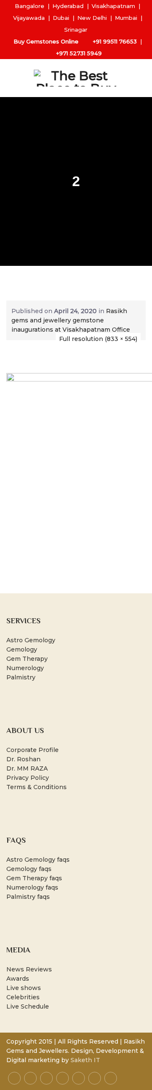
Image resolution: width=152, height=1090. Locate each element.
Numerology (25, 668)
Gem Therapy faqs (34, 878)
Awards (17, 978)
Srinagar (75, 29)
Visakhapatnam (113, 6)
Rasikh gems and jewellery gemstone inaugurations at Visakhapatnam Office (70, 320)
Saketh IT (85, 1060)
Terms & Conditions (36, 787)
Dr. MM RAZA (27, 768)
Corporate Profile (32, 750)
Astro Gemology (30, 640)
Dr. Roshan (23, 759)
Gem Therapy (27, 659)
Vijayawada (29, 17)
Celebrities (23, 997)
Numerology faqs (32, 887)
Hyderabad (68, 6)
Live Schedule (27, 1006)
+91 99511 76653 (115, 41)
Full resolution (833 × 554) (98, 339)
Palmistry (20, 677)
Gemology (21, 649)
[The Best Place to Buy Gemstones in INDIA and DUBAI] (76, 78)
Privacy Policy (27, 778)
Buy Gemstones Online (46, 41)
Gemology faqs (29, 869)
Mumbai (126, 17)
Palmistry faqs (28, 897)
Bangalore (29, 6)
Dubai (61, 17)
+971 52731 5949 (79, 53)
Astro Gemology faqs (38, 859)
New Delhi (92, 17)
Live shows (23, 988)
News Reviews (29, 969)
